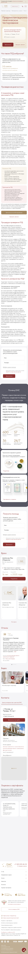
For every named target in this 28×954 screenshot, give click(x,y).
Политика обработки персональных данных (11, 929)
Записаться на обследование (14, 212)
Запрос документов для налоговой (11, 918)
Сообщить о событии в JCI (8, 932)
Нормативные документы (6, 925)
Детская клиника (7, 750)
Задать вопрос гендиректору (9, 915)
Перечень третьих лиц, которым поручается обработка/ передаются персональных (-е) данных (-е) (13, 934)
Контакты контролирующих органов (9, 923)
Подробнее (6, 471)
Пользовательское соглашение (7, 948)
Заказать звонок (20, 44)
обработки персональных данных (13, 371)
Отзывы (4, 628)
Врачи (3, 553)
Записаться (8, 44)
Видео (4, 668)
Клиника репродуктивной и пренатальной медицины (14, 748)
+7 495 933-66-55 (20, 864)
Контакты (5, 698)
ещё (15, 651)
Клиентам (3, 881)
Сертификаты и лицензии (9, 499)
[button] (25, 1)
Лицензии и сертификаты (12, 785)
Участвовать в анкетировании (14, 904)
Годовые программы (15, 6)
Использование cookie (5, 946)
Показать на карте (10, 37)
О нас (2, 871)
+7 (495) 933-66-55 (8, 716)
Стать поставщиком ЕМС (14, 909)
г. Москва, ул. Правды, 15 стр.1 (9, 710)
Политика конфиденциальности (7, 949)
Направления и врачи (6, 875)
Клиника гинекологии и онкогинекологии (13, 746)
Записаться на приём (14, 720)
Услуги (2, 878)
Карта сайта (3, 945)
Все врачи (14, 622)
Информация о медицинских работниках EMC (11, 927)
